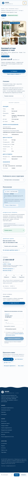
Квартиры (3, 412)
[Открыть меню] (24, 2)
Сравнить (14, 277)
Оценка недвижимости (6, 427)
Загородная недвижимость (10, 365)
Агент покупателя (5, 432)
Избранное (6, 277)
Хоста (16, 8)
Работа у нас (4, 450)
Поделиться (21, 277)
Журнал (3, 445)
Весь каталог (21, 365)
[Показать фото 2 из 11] (5, 41)
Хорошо (16, 474)
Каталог (2, 8)
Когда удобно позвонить (9, 326)
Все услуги (3, 421)
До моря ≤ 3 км (7, 362)
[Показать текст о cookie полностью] (11, 474)
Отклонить (23, 474)
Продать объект (4, 425)
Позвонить (14, 71)
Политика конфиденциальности (8, 465)
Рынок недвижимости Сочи (7, 436)
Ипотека (3, 434)
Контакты (3, 447)
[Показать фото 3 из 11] (14, 41)
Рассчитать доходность (8, 268)
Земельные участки (5, 410)
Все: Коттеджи (7, 359)
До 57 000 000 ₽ (19, 359)
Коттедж (21, 10)
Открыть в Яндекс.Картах (10, 205)
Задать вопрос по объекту (13, 74)
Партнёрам (3, 452)
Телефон (6, 320)
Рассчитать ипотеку (7, 270)
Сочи (7, 8)
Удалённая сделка (5, 423)
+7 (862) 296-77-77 (14, 303)
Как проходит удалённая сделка (10, 250)
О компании (4, 443)
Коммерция (3, 414)
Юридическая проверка (6, 430)
